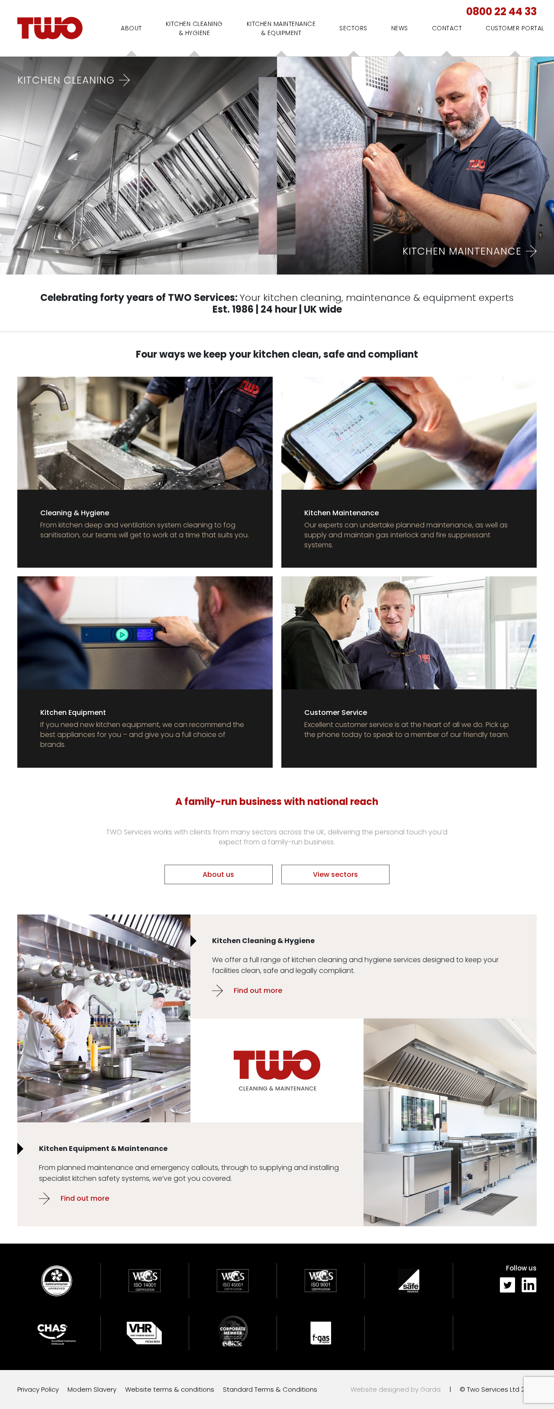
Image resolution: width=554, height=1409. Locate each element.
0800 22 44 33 (501, 11)
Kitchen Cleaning (66, 80)
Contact (447, 28)
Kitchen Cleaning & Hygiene (194, 28)
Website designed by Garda (396, 1389)
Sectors (353, 28)
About (131, 28)
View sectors (335, 874)
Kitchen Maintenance (462, 251)
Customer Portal (515, 28)
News (399, 28)
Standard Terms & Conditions (270, 1389)
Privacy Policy (38, 1389)
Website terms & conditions (169, 1389)
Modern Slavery (92, 1389)
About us (218, 874)
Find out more (258, 990)
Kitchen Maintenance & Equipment (281, 28)
